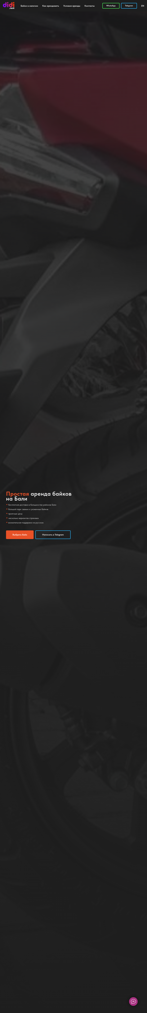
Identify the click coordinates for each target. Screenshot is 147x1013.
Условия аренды (71, 5)
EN (142, 5)
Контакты (90, 5)
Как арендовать (50, 5)
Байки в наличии (29, 5)
